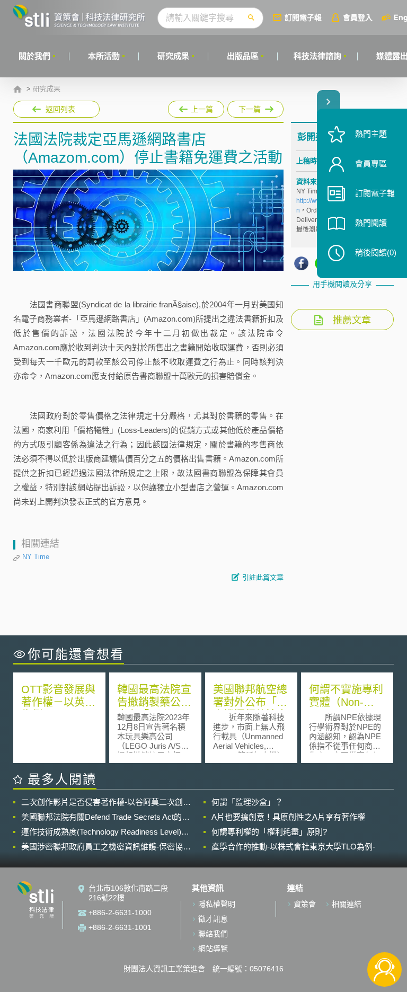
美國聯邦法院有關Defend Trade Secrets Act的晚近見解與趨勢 (105, 817)
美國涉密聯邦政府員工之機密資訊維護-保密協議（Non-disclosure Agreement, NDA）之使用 (106, 847)
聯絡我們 (213, 933)
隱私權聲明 (216, 904)
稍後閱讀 (375, 252)
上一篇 (196, 107)
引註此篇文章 (263, 577)
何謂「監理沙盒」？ (247, 802)
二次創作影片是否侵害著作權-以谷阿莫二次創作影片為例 (106, 802)
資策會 (305, 904)
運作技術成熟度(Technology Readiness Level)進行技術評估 (105, 832)
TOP (384, 934)
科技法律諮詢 (317, 55)
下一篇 (249, 107)
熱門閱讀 (371, 222)
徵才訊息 (213, 919)
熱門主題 (371, 133)
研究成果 (173, 55)
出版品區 (243, 55)
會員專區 (371, 163)
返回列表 (60, 109)
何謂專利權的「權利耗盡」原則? (269, 831)
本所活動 (104, 55)
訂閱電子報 (303, 17)
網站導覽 (213, 948)
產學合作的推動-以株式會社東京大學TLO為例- (293, 846)
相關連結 (346, 904)
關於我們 (34, 55)
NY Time (35, 557)
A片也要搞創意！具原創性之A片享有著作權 (288, 816)
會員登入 (358, 17)
